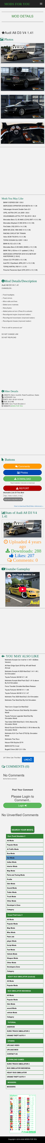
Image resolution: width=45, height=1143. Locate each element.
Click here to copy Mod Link (12, 499)
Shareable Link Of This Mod (13, 492)
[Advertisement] (22, 169)
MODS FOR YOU (17, 4)
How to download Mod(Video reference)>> (28, 506)
